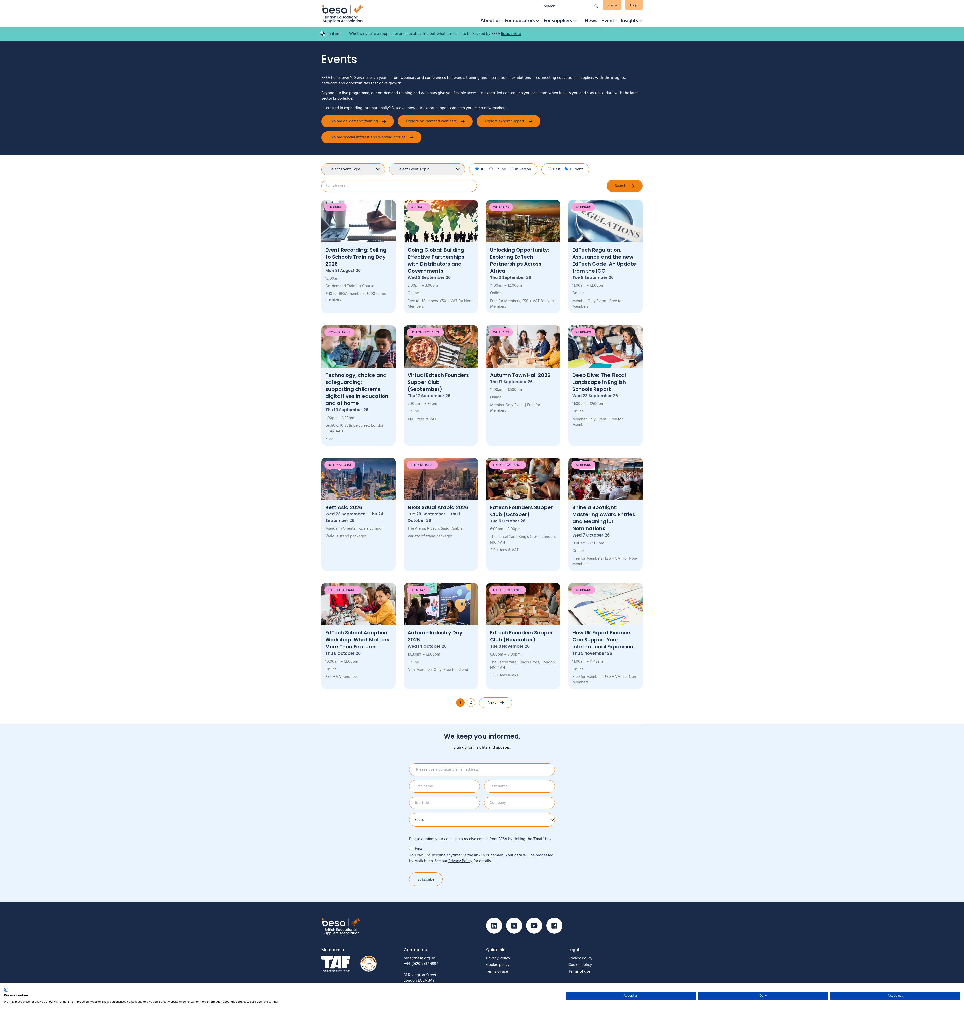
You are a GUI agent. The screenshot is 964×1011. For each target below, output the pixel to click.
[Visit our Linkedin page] (494, 926)
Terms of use (497, 971)
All (483, 169)
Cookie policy (498, 965)
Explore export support (504, 121)
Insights (629, 21)
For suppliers (558, 21)
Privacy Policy (460, 861)
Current (576, 169)
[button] (537, 21)
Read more (511, 33)
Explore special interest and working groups (367, 137)
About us (490, 21)
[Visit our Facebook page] (554, 926)
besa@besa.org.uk (419, 958)
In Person (523, 169)
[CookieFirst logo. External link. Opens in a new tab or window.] (6, 990)
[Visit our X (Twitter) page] (514, 926)
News (591, 21)
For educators (520, 21)
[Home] (342, 13)
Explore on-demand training (353, 121)
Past (557, 169)
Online (500, 169)
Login (634, 5)
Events (609, 21)
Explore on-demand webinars (431, 121)
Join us (612, 5)
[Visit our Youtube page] (534, 926)
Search (620, 186)
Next (492, 702)
